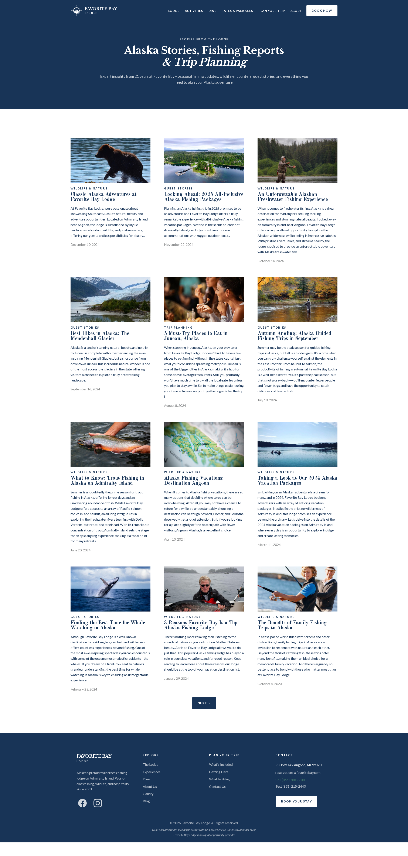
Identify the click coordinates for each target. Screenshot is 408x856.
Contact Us (217, 786)
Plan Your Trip (272, 11)
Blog (146, 801)
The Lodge (150, 764)
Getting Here (218, 772)
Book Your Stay (296, 801)
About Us (150, 786)
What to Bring (219, 779)
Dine (212, 11)
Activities (194, 11)
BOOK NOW (322, 10)
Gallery (148, 794)
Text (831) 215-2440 (290, 786)
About (296, 11)
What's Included (221, 764)
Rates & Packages (237, 11)
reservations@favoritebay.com (297, 772)
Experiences (151, 772)
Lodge (173, 11)
